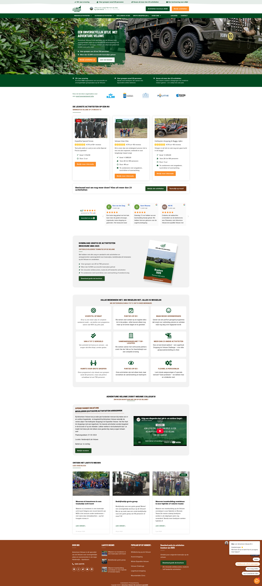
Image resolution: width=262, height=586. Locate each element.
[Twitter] (83, 569)
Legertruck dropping (138, 571)
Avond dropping (137, 557)
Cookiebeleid (124, 583)
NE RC (170, 206)
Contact (184, 16)
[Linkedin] (92, 569)
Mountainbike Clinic (138, 576)
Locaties (174, 16)
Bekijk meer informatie (85, 164)
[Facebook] (74, 569)
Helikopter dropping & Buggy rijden (168, 141)
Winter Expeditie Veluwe (140, 561)
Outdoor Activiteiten (103, 16)
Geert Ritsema (145, 206)
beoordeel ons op (86, 218)
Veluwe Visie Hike (122, 141)
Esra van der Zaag (119, 206)
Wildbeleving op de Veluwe (141, 552)
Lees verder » (81, 526)
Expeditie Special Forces (84, 141)
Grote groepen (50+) (141, 16)
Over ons (155, 16)
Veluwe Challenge (137, 566)
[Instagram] (78, 569)
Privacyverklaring (134, 583)
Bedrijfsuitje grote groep (127, 501)
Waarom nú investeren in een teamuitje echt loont (88, 502)
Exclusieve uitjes (123, 16)
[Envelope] (87, 569)
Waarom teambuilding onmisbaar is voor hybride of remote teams (170, 502)
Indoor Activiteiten (82, 16)
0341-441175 (100, 9)
